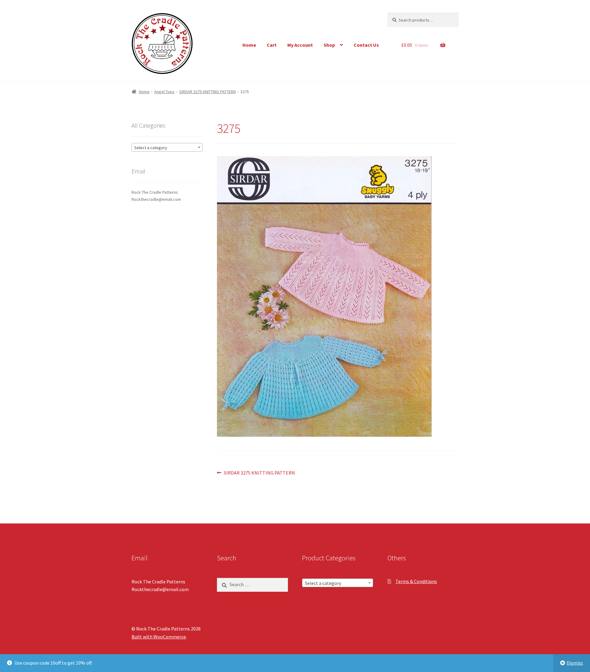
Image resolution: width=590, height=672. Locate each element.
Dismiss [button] (575, 663)
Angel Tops (164, 91)
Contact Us (366, 45)
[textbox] (167, 147)
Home (249, 45)
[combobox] (167, 147)
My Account (300, 45)
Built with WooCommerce (159, 637)
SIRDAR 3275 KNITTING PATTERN (207, 91)
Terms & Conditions (416, 581)
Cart (272, 45)
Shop (329, 45)
